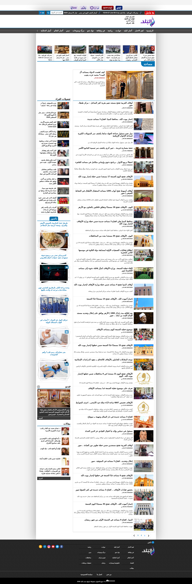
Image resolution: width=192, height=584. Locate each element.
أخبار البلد (128, 31)
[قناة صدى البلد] (119, 8)
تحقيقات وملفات (86, 563)
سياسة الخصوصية (86, 574)
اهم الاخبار (139, 31)
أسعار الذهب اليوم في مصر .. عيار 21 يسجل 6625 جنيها (128, 13)
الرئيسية (149, 31)
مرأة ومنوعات (78, 31)
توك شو (90, 31)
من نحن (109, 574)
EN (42, 13)
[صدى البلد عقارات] (83, 8)
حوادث (118, 31)
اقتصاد (132, 563)
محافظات (88, 557)
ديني (68, 31)
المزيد (41, 418)
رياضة (110, 31)
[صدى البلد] (147, 21)
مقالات (132, 568)
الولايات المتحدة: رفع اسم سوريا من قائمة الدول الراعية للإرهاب (83, 13)
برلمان (103, 563)
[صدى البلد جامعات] (94, 8)
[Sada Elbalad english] (74, 8)
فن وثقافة (100, 31)
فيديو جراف (101, 557)
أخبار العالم (58, 31)
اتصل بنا (99, 574)
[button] (153, 48)
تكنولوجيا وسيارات (114, 563)
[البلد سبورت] (108, 8)
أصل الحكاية (46, 31)
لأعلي (150, 542)
